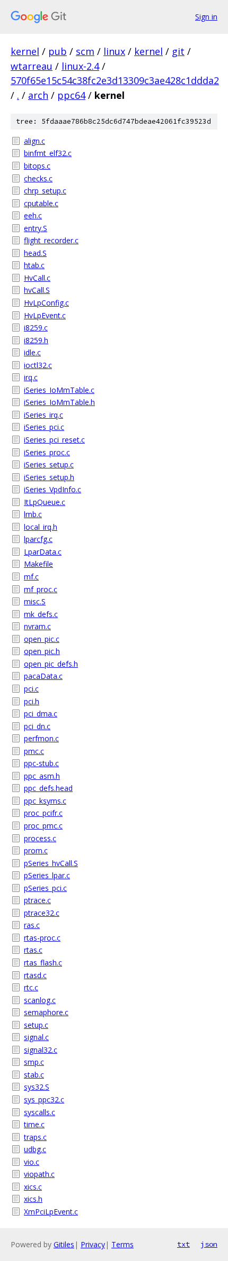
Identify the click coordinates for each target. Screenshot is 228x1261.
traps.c (35, 1137)
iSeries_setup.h (49, 477)
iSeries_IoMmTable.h (59, 402)
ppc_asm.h (42, 776)
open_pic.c (41, 639)
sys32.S (36, 1087)
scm (85, 51)
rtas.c (33, 950)
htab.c (34, 265)
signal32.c (40, 1050)
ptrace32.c (41, 913)
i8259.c (36, 328)
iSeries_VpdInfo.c (52, 489)
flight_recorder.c (51, 240)
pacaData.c (43, 676)
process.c (40, 838)
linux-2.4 (80, 66)
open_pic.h (42, 651)
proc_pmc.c (43, 826)
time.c (34, 1124)
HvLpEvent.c (45, 315)
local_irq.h (40, 527)
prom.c (36, 850)
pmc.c (34, 751)
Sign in (206, 17)
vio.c (31, 1162)
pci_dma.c (40, 713)
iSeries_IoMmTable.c (59, 390)
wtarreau (31, 66)
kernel (25, 51)
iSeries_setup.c (49, 464)
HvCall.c (37, 278)
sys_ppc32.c (44, 1099)
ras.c (32, 925)
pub (57, 51)
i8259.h (36, 340)
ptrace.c (37, 900)
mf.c (31, 577)
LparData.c (43, 552)
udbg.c (35, 1149)
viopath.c (39, 1174)
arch (38, 95)
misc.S (35, 601)
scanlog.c (40, 1000)
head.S (35, 253)
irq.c (31, 377)
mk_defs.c (41, 614)
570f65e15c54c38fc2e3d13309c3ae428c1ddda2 (115, 80)
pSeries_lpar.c (47, 875)
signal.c (36, 1037)
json (208, 1244)
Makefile (38, 564)
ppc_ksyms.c (45, 801)
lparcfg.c (38, 539)
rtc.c (31, 987)
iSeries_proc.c (47, 452)
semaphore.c (46, 1012)
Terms (122, 1244)
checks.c (38, 178)
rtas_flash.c (43, 963)
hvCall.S (37, 290)
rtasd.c (35, 975)
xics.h (33, 1199)
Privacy (93, 1244)
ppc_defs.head (48, 788)
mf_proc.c (40, 589)
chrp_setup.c (45, 191)
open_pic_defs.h (51, 664)
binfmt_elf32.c (48, 153)
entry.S (35, 228)
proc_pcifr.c (43, 813)
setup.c (36, 1025)
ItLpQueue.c (44, 502)
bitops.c (37, 166)
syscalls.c (39, 1112)
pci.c (31, 689)
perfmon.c (41, 738)
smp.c (34, 1062)
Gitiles (64, 1244)
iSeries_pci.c (44, 427)
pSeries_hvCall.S (51, 863)
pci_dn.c (37, 726)
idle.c (32, 352)
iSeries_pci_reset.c (54, 440)
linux (114, 51)
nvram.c (37, 626)
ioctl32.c (38, 365)
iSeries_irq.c (43, 415)
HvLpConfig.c (46, 303)
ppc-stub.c (41, 763)
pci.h (31, 701)
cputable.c (41, 203)
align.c (34, 141)
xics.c (33, 1187)
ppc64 (71, 95)
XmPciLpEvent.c (51, 1212)
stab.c (34, 1075)
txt (183, 1244)
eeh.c (33, 215)
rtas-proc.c (42, 938)
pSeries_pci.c (45, 888)
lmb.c (33, 514)
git (178, 51)
